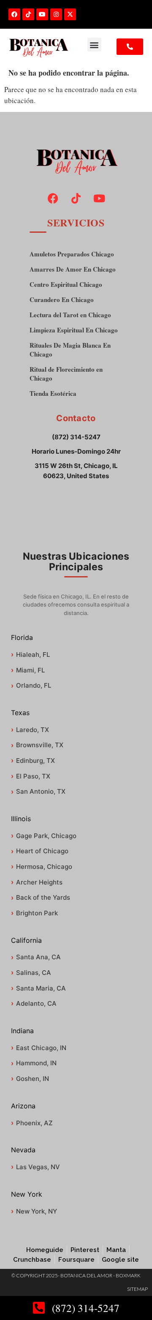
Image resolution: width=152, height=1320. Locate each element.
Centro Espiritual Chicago (66, 284)
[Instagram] (56, 14)
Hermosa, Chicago (44, 867)
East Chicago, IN (41, 1048)
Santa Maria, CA (41, 988)
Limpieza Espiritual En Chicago (74, 330)
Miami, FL (30, 670)
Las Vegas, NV (38, 1167)
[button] (94, 45)
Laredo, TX (32, 730)
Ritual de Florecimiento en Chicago (66, 374)
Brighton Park (37, 913)
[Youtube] (42, 14)
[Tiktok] (28, 14)
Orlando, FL (33, 685)
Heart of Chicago (42, 851)
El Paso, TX (33, 776)
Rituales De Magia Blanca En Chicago (70, 350)
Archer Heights (39, 882)
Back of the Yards (43, 897)
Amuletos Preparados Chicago (72, 254)
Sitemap (137, 1289)
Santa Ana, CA (38, 957)
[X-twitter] (70, 14)
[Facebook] (14, 14)
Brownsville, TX (39, 745)
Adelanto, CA (36, 1003)
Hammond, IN (36, 1063)
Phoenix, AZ (34, 1123)
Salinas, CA (33, 973)
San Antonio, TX (40, 791)
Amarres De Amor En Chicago (73, 269)
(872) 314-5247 (76, 437)
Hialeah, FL (33, 654)
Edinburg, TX (35, 761)
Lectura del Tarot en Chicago (70, 314)
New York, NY (36, 1211)
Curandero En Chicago (62, 299)
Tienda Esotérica (53, 393)
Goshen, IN (32, 1079)
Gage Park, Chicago (46, 836)
